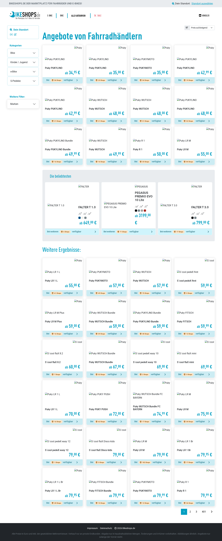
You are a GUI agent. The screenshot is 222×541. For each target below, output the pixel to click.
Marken (14, 104)
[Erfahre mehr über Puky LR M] (195, 143)
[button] (79, 15)
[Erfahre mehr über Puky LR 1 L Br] (63, 484)
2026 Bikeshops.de (126, 528)
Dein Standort (20, 29)
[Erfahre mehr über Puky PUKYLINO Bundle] (63, 143)
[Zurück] (178, 512)
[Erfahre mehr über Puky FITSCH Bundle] (107, 484)
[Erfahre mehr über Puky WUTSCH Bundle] (107, 315)
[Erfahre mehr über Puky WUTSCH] (107, 102)
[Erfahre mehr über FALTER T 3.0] (185, 205)
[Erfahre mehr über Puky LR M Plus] (63, 315)
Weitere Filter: (17, 96)
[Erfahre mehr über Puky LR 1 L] (63, 274)
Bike (9, 50)
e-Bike (10, 69)
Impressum (92, 528)
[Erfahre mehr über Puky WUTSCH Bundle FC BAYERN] (151, 399)
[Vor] (211, 512)
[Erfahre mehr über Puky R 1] (151, 143)
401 (204, 511)
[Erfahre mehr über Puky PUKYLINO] (63, 61)
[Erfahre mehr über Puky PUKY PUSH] (107, 399)
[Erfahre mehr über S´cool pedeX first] (195, 274)
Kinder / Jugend (15, 59)
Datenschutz (106, 528)
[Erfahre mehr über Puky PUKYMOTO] (151, 61)
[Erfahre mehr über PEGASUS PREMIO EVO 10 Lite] (129, 205)
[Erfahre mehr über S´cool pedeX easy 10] (151, 356)
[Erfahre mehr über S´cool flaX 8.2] (63, 356)
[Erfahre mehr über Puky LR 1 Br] (195, 443)
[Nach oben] (213, 532)
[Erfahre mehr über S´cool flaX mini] (195, 356)
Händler (205, 15)
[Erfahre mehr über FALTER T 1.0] (72, 205)
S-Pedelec (12, 78)
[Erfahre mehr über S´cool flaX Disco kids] (107, 443)
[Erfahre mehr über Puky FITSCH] (195, 315)
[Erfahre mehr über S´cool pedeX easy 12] (63, 443)
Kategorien (16, 45)
